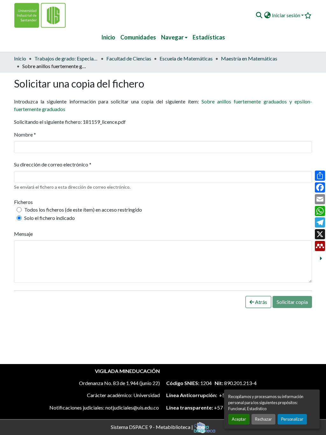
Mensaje (23, 234)
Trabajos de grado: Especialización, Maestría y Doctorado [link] (66, 58)
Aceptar (239, 419)
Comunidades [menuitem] (138, 37)
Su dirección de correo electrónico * (52, 164)
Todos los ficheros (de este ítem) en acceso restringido (83, 210)
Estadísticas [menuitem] (209, 37)
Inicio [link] (20, 58)
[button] (259, 15)
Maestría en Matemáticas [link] (249, 58)
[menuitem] (174, 37)
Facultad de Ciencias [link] (128, 58)
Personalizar (292, 419)
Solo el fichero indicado (49, 218)
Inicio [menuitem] (108, 37)
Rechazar (263, 419)
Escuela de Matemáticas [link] (186, 58)
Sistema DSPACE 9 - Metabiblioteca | (152, 427)
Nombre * (25, 134)
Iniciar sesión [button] (286, 15)
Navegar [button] (172, 37)
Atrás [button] (260, 302)
